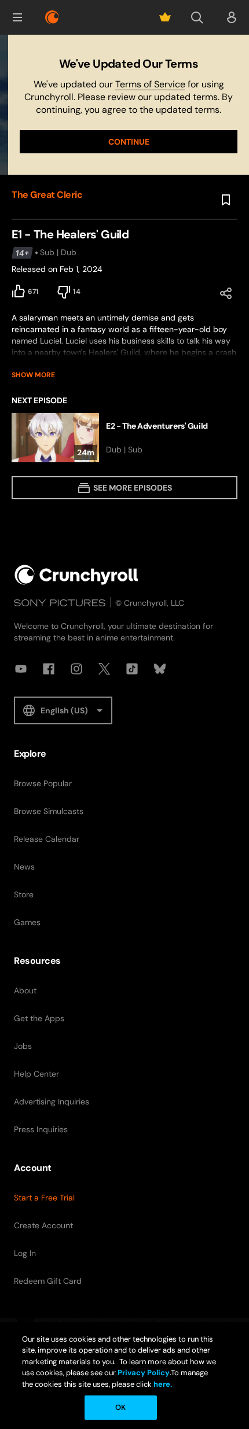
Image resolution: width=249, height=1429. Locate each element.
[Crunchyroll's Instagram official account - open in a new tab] (76, 669)
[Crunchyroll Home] (76, 574)
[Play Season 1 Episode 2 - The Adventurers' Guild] (124, 437)
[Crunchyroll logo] (52, 17)
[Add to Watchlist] (225, 200)
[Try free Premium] (165, 17)
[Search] (197, 17)
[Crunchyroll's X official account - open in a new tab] (104, 669)
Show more (33, 375)
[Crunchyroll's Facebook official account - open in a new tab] (49, 669)
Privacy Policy (144, 1373)
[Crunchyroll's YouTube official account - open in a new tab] (21, 669)
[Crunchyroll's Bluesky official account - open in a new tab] (160, 669)
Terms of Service (150, 84)
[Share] (225, 293)
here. (162, 1384)
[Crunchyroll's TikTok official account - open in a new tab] (132, 669)
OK (120, 1407)
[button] (17, 17)
